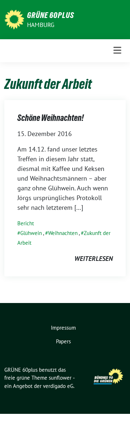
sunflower (60, 377)
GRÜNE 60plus (50, 15)
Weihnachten (63, 233)
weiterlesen (93, 258)
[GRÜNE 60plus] (14, 19)
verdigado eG (58, 386)
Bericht (25, 223)
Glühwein (31, 233)
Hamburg (40, 25)
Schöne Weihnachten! (50, 118)
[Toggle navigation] (117, 50)
